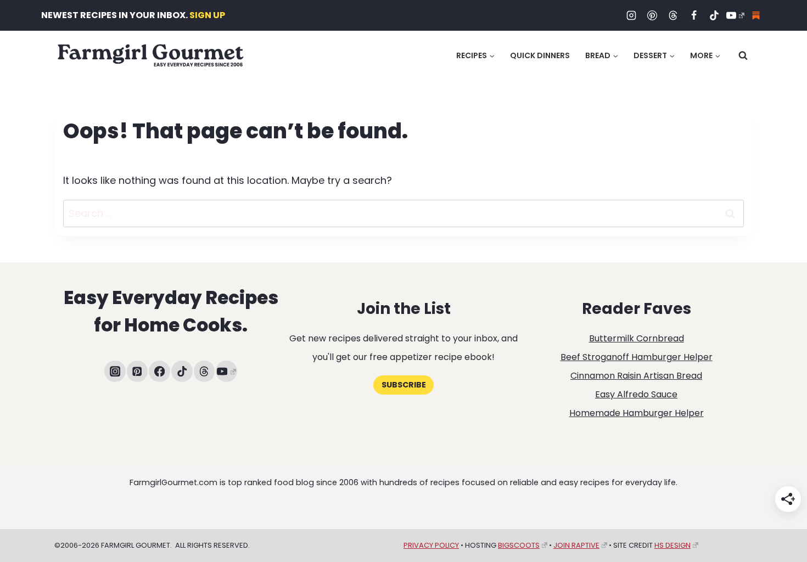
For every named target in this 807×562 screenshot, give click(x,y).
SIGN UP (207, 15)
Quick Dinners (540, 55)
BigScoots (519, 545)
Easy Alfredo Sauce (636, 394)
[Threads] (673, 15)
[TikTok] (714, 15)
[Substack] (756, 15)
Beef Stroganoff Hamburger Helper (637, 357)
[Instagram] (631, 15)
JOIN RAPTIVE (576, 545)
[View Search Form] (743, 55)
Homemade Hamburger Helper (636, 413)
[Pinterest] (652, 15)
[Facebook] (694, 15)
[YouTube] (735, 15)
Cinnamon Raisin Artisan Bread (636, 375)
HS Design (672, 545)
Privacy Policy (431, 545)
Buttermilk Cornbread (636, 338)
